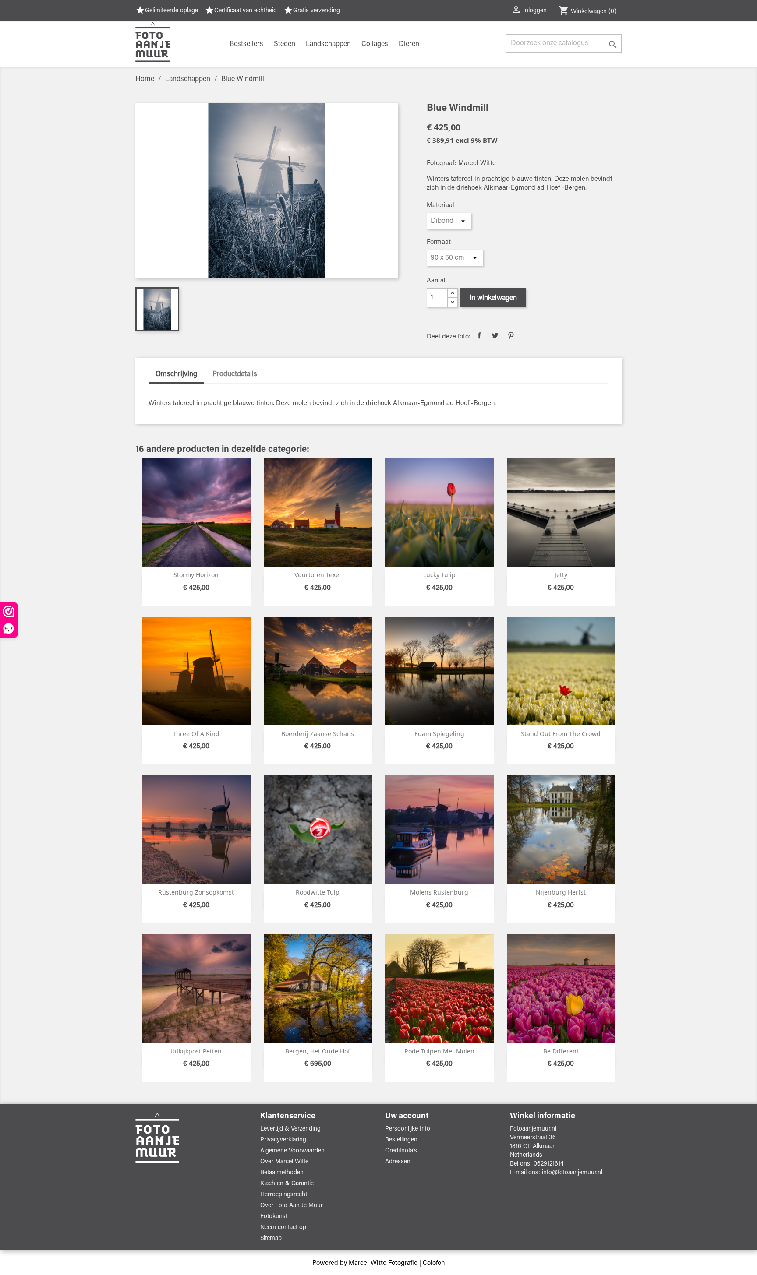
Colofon (434, 1263)
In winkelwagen (493, 298)
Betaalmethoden (282, 1173)
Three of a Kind (196, 733)
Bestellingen (401, 1140)
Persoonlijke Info (407, 1129)
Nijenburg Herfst (561, 892)
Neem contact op (283, 1228)
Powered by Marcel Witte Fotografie (365, 1263)
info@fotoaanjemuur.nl (572, 1173)
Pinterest (511, 335)
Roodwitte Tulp (318, 892)
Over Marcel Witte (284, 1162)
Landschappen (328, 44)
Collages (374, 44)
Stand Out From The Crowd (561, 733)
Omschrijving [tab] (176, 374)
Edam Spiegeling (439, 733)
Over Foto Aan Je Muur (291, 1206)
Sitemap (271, 1239)
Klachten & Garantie (287, 1184)
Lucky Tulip (439, 575)
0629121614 (549, 1164)
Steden (284, 44)
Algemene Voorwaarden (292, 1151)
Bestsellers (246, 44)
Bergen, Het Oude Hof (317, 1051)
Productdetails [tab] (234, 374)
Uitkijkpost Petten (196, 1051)
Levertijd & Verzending (290, 1129)
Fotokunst (273, 1217)
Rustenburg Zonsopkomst (196, 892)
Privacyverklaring (283, 1140)
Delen (479, 335)
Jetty (561, 575)
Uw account (407, 1116)
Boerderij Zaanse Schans (317, 733)
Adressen (397, 1162)
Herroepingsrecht (283, 1195)
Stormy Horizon (196, 575)
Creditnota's (401, 1151)
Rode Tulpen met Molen (439, 1051)
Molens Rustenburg (439, 892)
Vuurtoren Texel (317, 575)
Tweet (495, 335)
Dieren (409, 44)
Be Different (561, 1051)
